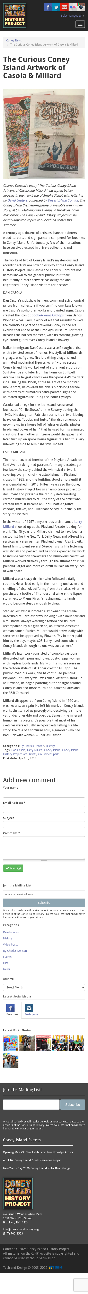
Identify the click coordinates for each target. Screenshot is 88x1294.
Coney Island (52, 750)
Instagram (31, 1014)
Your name (10, 787)
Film (5, 963)
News (6, 969)
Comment (11, 833)
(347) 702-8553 (13, 1233)
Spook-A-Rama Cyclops (47, 315)
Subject (8, 818)
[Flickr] (73, 7)
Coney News (14, 40)
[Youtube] (64, 7)
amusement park (48, 754)
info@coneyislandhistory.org (21, 1229)
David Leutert (17, 200)
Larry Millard (35, 750)
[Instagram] (81, 7)
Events (7, 956)
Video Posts (10, 944)
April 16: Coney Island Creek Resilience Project (32, 1160)
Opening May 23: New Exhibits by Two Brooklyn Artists (38, 1152)
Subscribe (44, 902)
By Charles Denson (32, 746)
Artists (32, 754)
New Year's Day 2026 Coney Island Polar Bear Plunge (36, 1168)
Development (11, 932)
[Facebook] (48, 7)
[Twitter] (56, 7)
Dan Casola (18, 750)
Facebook (12, 1014)
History (50, 746)
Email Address (14, 802)
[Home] (14, 15)
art (25, 754)
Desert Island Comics (63, 200)
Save (12, 868)
